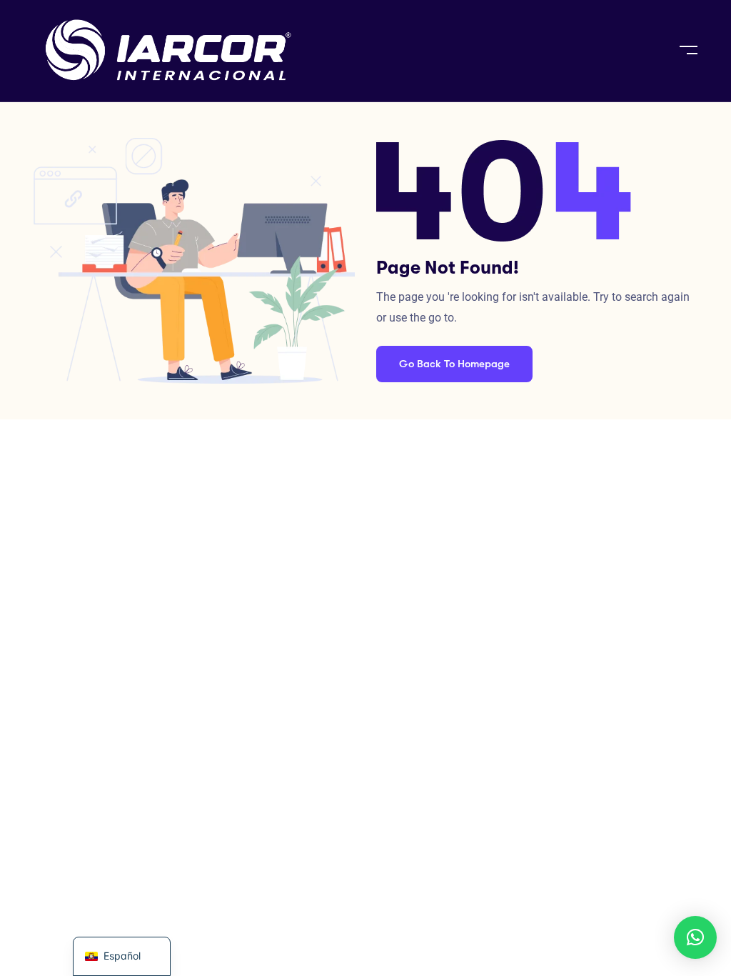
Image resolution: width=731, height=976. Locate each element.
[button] (695, 937)
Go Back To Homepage (454, 363)
